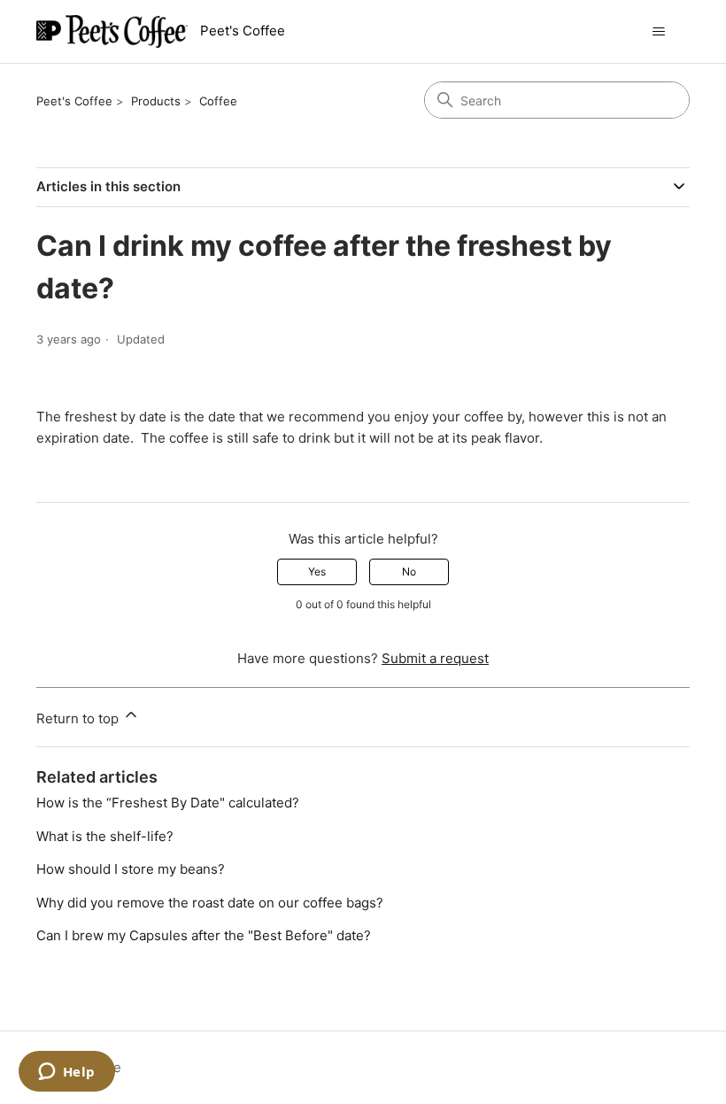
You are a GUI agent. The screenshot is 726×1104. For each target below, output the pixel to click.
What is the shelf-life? (105, 836)
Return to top (79, 718)
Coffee (218, 101)
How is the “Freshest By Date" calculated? (167, 802)
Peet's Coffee (74, 101)
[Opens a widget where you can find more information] (66, 1073)
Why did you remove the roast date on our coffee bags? (209, 902)
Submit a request (435, 658)
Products (156, 101)
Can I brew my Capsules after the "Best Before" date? (203, 935)
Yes (317, 571)
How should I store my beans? (130, 869)
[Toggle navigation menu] (658, 32)
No (409, 571)
